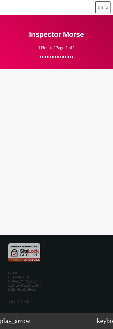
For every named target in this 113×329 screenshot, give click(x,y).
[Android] (22, 302)
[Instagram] (15, 302)
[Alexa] (27, 302)
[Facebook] (18, 302)
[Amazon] (25, 302)
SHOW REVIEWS (21, 149)
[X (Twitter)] (9, 302)
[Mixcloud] (12, 302)
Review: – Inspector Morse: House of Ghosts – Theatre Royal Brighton (49, 166)
